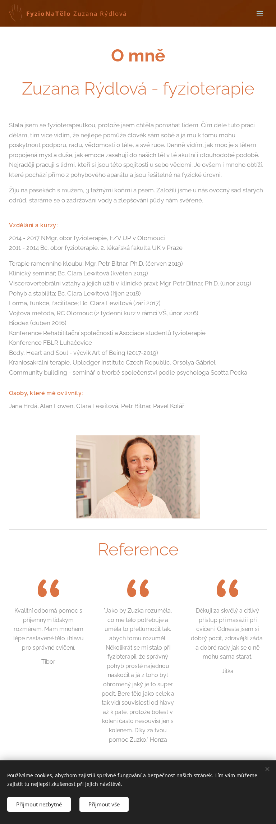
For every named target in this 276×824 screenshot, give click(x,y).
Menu (260, 13)
